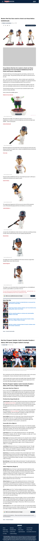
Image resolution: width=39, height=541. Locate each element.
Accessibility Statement (31, 531)
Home (4, 331)
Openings (12, 527)
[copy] (9, 25)
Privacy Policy (29, 529)
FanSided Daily (13, 529)
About (4, 527)
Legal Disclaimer (21, 531)
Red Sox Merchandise (10, 331)
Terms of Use (5, 531)
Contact (19, 527)
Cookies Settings (13, 533)
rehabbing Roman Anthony (10, 402)
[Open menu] (2, 1)
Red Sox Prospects (9, 519)
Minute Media (7, 536)
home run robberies (15, 411)
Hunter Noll (4, 344)
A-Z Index (5, 533)
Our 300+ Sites (29, 527)
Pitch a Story (20, 529)
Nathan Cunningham (6, 23)
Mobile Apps (5, 529)
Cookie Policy (12, 531)
